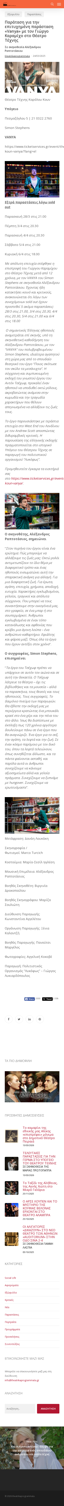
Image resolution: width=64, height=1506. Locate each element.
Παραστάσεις (34, 14)
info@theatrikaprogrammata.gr (22, 1380)
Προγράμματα (12, 1329)
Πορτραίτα (10, 1322)
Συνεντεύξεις (12, 1344)
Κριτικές (9, 1300)
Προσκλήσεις (12, 1336)
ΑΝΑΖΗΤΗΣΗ (48, 1408)
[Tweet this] (19, 1019)
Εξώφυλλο (13, 14)
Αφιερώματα (11, 1285)
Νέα (7, 1307)
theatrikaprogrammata (17, 55)
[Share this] (9, 1019)
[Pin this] (40, 1019)
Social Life (10, 1277)
